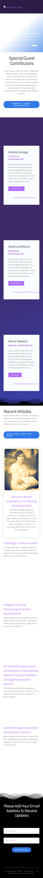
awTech (31, 873)
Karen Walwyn (29, 871)
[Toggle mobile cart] (30, 7)
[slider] (35, 45)
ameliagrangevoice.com (25, 197)
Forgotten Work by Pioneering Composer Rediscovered (17, 609)
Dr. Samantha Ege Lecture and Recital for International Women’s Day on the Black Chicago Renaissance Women (21, 675)
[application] (21, 45)
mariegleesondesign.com (25, 383)
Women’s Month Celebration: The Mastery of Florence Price (21, 501)
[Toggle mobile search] (34, 7)
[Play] (6, 45)
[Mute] (29, 45)
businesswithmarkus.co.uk (26, 292)
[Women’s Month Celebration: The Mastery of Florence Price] (21, 469)
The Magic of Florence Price (20, 543)
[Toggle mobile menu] (38, 7)
